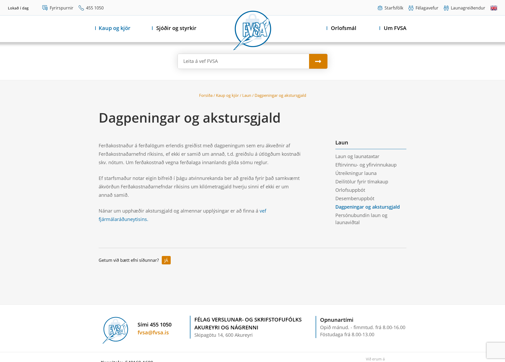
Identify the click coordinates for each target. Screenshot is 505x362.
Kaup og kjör (227, 95)
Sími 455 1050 (154, 324)
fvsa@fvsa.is (153, 332)
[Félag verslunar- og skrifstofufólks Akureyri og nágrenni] (252, 29)
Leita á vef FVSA (200, 61)
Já (166, 260)
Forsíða (206, 95)
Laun (246, 95)
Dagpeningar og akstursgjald (280, 95)
